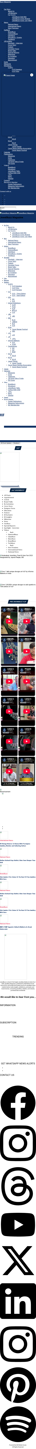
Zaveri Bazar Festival (19, 150)
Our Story (7, 9)
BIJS (13, 320)
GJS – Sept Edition (18, 295)
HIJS (14, 307)
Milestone (11, 54)
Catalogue (11, 160)
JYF (9, 337)
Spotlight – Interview (15, 43)
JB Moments (12, 13)
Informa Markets (14, 341)
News (6, 22)
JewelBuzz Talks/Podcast (18, 1059)
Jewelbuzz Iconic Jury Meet (22, 21)
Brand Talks (12, 51)
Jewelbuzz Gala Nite (19, 17)
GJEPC (10, 68)
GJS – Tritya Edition (19, 294)
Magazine (7, 64)
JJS (9, 333)
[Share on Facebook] (20, 421)
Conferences (12, 346)
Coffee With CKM (14, 173)
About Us (11, 11)
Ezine (6, 62)
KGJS (10, 141)
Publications (8, 154)
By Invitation (12, 56)
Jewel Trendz (13, 145)
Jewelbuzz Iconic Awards (21, 19)
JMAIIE (14, 322)
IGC (13, 348)
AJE (13, 324)
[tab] (6, 443)
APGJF (14, 311)
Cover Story (12, 45)
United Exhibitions (14, 303)
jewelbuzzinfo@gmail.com (18, 1001)
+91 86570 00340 (5, 1079)
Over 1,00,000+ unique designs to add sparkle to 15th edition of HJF (17, 593)
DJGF (14, 344)
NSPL (10, 177)
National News (13, 24)
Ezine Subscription (6, 1029)
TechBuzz (11, 39)
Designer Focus (13, 49)
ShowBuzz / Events (15, 38)
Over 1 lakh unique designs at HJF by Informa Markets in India (17, 579)
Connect (7, 180)
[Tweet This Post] (20, 423)
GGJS (10, 137)
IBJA (9, 327)
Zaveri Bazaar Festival (20, 329)
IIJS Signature (17, 69)
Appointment (12, 60)
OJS (13, 326)
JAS (9, 314)
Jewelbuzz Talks (14, 171)
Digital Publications (15, 184)
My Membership (14, 188)
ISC (13, 350)
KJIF (13, 309)
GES (9, 297)
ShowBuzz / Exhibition (18, 1056)
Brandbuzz (12, 167)
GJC (9, 292)
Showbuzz (7, 66)
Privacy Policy (5, 1018)
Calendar (7, 152)
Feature (10, 47)
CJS (13, 312)
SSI (13, 299)
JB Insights (8, 41)
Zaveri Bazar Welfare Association (19, 148)
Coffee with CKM (18, 1053)
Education (11, 58)
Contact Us (4, 1012)
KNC (9, 318)
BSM (13, 352)
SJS (13, 301)
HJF (13, 342)
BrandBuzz (12, 32)
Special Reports (13, 53)
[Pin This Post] (20, 425)
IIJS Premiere (17, 290)
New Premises (13, 28)
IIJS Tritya (15, 71)
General (10, 179)
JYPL (10, 175)
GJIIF (14, 305)
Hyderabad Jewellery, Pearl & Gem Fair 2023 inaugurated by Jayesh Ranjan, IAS (16, 564)
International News (14, 26)
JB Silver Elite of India (16, 162)
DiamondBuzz (13, 34)
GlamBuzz (11, 36)
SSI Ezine (11, 164)
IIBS (13, 331)
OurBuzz (7, 30)
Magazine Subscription (16, 186)
